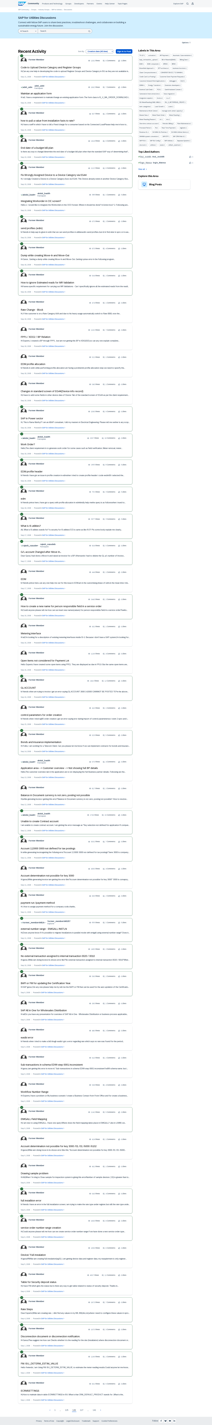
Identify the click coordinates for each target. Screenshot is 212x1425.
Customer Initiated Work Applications (152, 81)
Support (96, 1421)
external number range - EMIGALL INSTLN (44, 929)
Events (99, 4)
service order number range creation (41, 1227)
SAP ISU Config (155, 141)
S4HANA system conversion (148, 136)
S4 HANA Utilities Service (179, 132)
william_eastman (174, 145)
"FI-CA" (141, 55)
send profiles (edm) (32, 228)
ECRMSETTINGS (30, 1390)
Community (33, 3)
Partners (90, 4)
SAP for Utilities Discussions (53, 77)
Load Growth (159, 106)
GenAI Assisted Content (173, 89)
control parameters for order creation (41, 715)
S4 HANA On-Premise (159, 132)
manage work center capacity (172, 111)
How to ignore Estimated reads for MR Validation (47, 282)
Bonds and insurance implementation (41, 742)
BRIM (173, 64)
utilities (152, 145)
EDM (23, 579)
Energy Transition (154, 85)
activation (151, 55)
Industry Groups (43, 10)
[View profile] (24, 61)
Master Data (143, 115)
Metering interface (31, 633)
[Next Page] (100, 1410)
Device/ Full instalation (33, 1255)
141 (94, 1410)
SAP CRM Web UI (178, 136)
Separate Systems (183, 141)
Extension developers (172, 85)
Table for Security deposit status (38, 1282)
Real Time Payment (168, 128)
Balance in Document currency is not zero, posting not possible (55, 795)
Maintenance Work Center (148, 111)
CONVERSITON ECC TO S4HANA (171, 72)
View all (141, 169)
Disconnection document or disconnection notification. (50, 1336)
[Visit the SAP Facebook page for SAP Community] (161, 1421)
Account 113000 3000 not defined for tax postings (48, 848)
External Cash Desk (145, 89)
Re (156, 128)
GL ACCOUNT (28, 687)
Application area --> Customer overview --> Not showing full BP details (59, 768)
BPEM (165, 64)
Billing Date (183, 60)
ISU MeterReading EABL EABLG (149, 102)
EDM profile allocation (33, 364)
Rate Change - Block (32, 309)
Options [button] (185, 43)
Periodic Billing (168, 123)
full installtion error (31, 1200)
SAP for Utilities (57, 10)
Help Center (110, 4)
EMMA (141, 85)
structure (142, 145)
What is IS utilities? (31, 526)
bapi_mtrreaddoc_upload (148, 60)
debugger (172, 81)
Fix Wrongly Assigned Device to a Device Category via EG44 (53, 175)
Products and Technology (52, 4)
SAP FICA (142, 141)
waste (162, 145)
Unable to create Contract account (40, 821)
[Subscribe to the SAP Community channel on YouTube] (170, 1421)
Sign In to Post (124, 51)
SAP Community (23, 10)
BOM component (153, 64)
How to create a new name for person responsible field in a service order (61, 606)
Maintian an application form (36, 93)
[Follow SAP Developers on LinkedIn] (174, 1421)
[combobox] (65, 31)
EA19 (182, 81)
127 (81, 1410)
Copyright (60, 1421)
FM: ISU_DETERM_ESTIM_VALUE (39, 1363)
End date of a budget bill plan (37, 147)
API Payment (164, 55)
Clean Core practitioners (147, 72)
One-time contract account (148, 123)
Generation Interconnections (149, 94)
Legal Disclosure (73, 1421)
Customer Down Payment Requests (172, 77)
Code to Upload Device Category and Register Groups (51, 67)
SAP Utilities (168, 141)
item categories (144, 106)
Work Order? (28, 444)
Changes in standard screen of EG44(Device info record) (52, 391)
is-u (167, 98)
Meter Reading (174, 115)
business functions (179, 68)
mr (160, 119)
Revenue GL (143, 132)
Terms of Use (49, 1421)
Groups (68, 4)
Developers (79, 4)
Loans (170, 106)
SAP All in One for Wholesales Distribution (44, 1010)
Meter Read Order (158, 115)
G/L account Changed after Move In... (41, 552)
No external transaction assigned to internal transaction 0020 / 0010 (58, 956)
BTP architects (163, 68)
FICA (158, 89)
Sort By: (81, 51)
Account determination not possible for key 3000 (47, 875)
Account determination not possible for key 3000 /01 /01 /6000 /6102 (59, 1146)
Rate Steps (27, 1309)
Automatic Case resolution (182, 55)
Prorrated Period (145, 128)
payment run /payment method (38, 902)
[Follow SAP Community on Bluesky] (165, 1421)
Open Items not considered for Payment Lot (45, 660)
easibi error (27, 1037)
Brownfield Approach (146, 68)
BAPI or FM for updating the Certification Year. (46, 983)
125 (66, 1410)
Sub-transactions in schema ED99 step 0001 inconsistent (52, 1064)
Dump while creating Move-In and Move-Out (45, 255)
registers (183, 128)
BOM (141, 64)
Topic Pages (122, 4)
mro (167, 119)
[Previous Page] (50, 1410)
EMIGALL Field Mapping (34, 1119)
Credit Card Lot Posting (147, 77)
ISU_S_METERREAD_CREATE (174, 102)
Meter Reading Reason (147, 119)
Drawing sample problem (34, 1173)
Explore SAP (178, 4)
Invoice (159, 98)
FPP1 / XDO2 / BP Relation (35, 337)
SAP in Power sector (32, 418)
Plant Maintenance (183, 123)
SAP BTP (165, 136)
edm (23, 498)
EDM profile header (32, 471)
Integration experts (145, 98)
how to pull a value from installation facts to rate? (48, 120)
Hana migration (169, 94)
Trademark (86, 1421)
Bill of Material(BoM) (168, 60)
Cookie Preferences (109, 1421)
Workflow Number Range (34, 1092)
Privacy (39, 1421)
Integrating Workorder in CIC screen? (41, 201)
